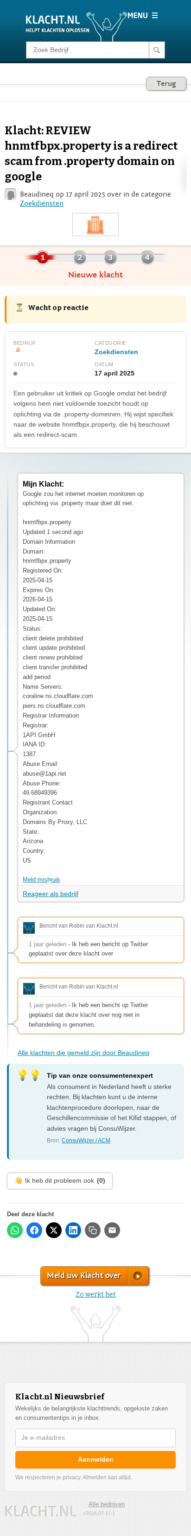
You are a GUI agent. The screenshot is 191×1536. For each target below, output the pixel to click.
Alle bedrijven (107, 1504)
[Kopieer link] (93, 1230)
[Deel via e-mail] (112, 1230)
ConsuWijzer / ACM (86, 1140)
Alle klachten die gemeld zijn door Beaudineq (83, 1052)
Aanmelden (96, 1459)
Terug (166, 83)
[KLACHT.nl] (76, 26)
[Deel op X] (54, 1230)
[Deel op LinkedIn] (73, 1230)
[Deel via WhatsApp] (15, 1230)
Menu (142, 15)
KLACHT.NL (41, 1511)
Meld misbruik (41, 879)
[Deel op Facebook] (34, 1230)
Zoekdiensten (42, 203)
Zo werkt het (96, 1295)
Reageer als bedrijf (50, 893)
